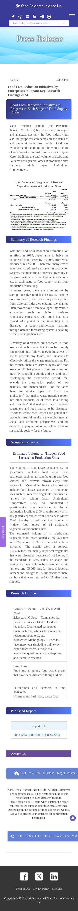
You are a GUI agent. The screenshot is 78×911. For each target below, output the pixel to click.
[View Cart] (35, 16)
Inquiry (2, 532)
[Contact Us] (28, 16)
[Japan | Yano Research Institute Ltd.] (49, 16)
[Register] (13, 16)
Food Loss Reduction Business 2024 (36, 734)
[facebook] (24, 876)
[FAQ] (20, 16)
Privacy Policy (41, 888)
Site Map (57, 888)
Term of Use (23, 888)
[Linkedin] (54, 876)
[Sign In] (42, 16)
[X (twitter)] (39, 876)
